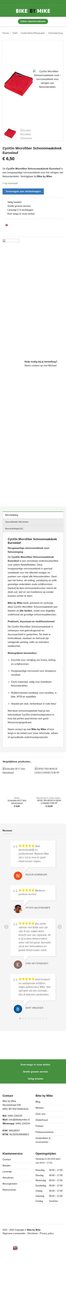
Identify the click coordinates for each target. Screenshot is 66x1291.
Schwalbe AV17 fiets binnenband (17, 801)
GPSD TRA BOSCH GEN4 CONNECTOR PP (49, 801)
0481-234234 (23, 1123)
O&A (15, 33)
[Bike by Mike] (33, 11)
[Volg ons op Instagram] (12, 1143)
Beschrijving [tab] (11, 515)
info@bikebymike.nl (19, 1119)
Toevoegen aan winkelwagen (23, 191)
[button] (8, 11)
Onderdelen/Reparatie (33, 33)
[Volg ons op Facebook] (6, 1143)
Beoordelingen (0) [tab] (14, 529)
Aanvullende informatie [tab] (16, 522)
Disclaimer (32, 1233)
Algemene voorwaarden (14, 1233)
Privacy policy (47, 1233)
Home (6, 33)
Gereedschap (55, 33)
